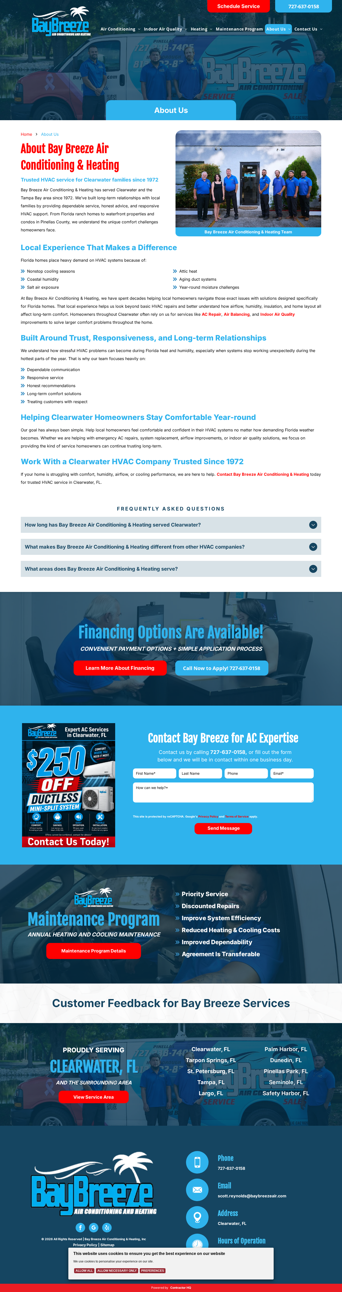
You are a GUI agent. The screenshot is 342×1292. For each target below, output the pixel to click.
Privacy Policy (208, 816)
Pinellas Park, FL (286, 1071)
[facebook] (80, 1228)
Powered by (159, 1287)
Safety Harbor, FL (286, 1093)
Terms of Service (237, 816)
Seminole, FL (286, 1082)
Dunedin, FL (286, 1060)
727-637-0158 (227, 752)
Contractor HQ (180, 1287)
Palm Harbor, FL (286, 1049)
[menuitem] (120, 29)
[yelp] (107, 1228)
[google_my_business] (93, 1228)
